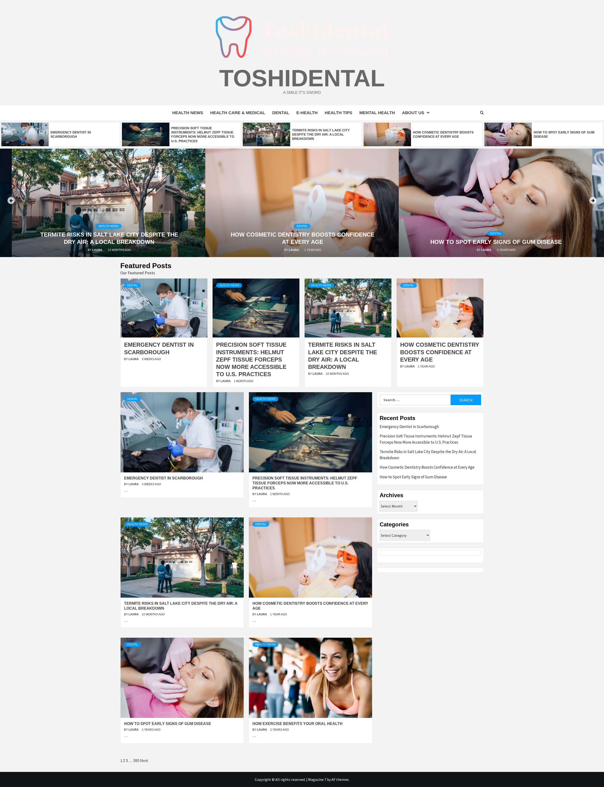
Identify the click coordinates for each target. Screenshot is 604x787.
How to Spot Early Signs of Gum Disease (302, 242)
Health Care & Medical (237, 112)
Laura (100, 250)
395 (136, 761)
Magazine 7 (317, 779)
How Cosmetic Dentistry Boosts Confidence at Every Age (439, 351)
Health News (187, 112)
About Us (413, 112)
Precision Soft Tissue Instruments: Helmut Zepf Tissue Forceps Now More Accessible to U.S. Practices (251, 359)
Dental (280, 112)
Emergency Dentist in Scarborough (496, 242)
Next (144, 761)
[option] (60, 134)
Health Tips (338, 112)
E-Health (307, 112)
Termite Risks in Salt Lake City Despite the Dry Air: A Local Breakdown (321, 134)
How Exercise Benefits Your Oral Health (297, 724)
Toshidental (302, 78)
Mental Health (377, 112)
